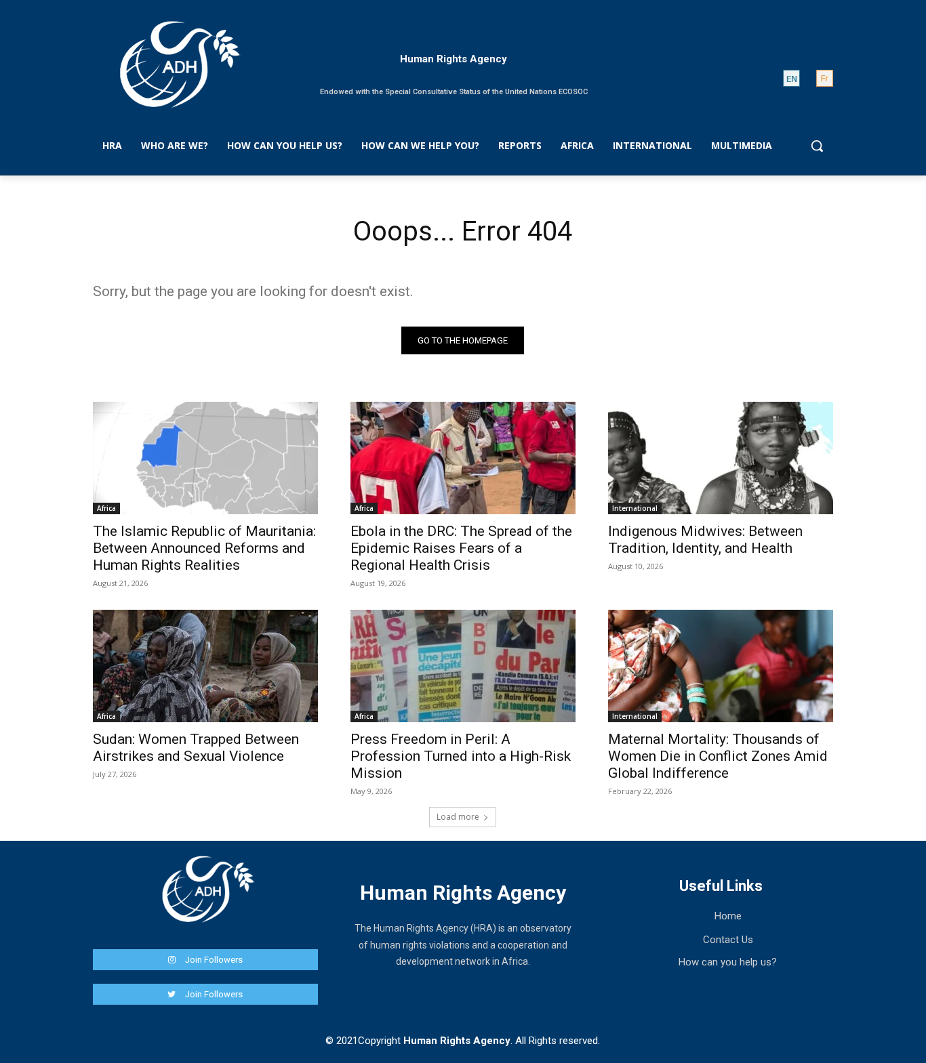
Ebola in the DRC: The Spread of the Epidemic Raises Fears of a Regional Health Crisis (461, 548)
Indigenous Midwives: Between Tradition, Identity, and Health (705, 539)
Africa (106, 508)
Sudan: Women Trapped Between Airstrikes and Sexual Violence (196, 747)
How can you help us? (728, 962)
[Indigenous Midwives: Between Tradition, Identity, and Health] (720, 458)
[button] (817, 145)
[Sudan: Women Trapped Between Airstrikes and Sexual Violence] (205, 666)
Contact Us (728, 940)
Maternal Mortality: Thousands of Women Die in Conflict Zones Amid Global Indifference (718, 756)
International (635, 508)
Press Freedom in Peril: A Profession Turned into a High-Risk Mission (460, 756)
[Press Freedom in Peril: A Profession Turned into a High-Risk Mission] (463, 666)
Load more (458, 816)
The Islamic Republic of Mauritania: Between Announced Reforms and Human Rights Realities (204, 548)
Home (728, 916)
